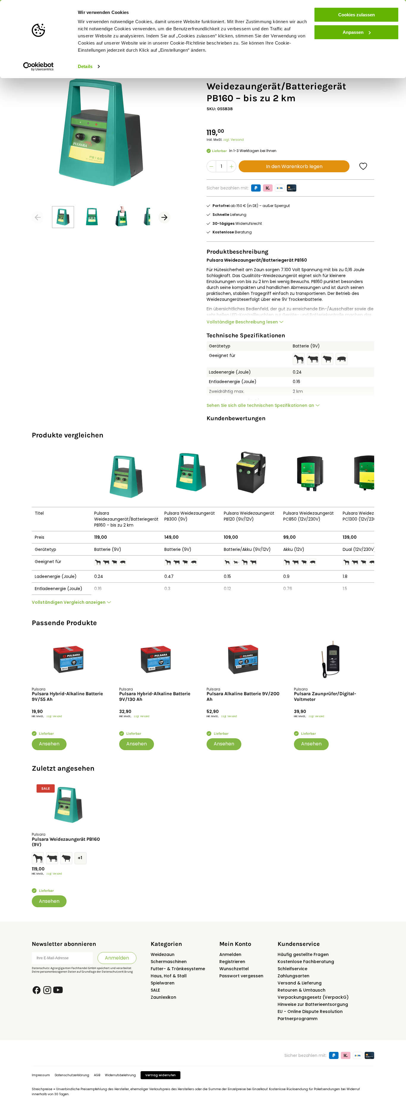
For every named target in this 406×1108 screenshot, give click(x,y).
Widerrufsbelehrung (120, 1075)
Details (85, 66)
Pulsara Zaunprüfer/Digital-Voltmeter (325, 696)
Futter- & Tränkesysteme (178, 969)
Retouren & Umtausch (301, 990)
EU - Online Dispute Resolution (310, 1011)
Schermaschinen (169, 962)
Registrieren (232, 962)
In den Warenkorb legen (294, 166)
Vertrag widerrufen (160, 1075)
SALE (155, 990)
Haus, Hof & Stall (169, 976)
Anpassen (353, 32)
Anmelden (117, 957)
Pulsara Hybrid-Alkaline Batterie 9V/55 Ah (67, 696)
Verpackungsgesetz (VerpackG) (313, 997)
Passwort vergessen (241, 976)
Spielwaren (162, 983)
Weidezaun (162, 954)
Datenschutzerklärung (117, 971)
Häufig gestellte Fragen (303, 954)
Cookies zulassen (356, 14)
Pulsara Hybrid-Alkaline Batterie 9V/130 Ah (154, 696)
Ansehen (49, 743)
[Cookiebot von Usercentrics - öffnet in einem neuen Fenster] (38, 66)
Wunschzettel (234, 969)
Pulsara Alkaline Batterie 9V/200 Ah (243, 696)
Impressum (41, 1075)
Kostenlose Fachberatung (306, 962)
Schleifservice (292, 969)
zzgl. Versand (233, 139)
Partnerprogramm (297, 1019)
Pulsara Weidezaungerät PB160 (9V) (66, 842)
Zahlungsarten (293, 976)
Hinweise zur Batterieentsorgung (313, 1004)
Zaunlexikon (163, 997)
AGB (97, 1075)
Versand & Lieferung (300, 983)
